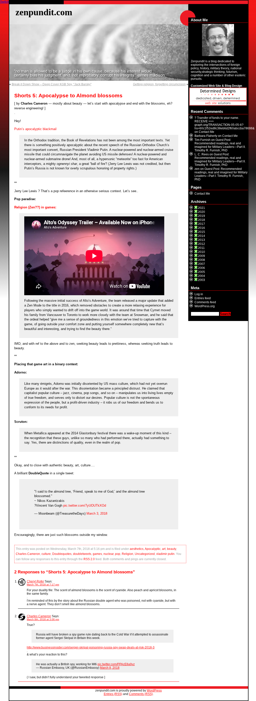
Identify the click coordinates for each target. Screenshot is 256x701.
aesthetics (137, 549)
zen (197, 169)
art (164, 549)
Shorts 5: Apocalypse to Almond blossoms (68, 96)
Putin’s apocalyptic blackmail (35, 129)
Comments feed (205, 302)
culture (46, 554)
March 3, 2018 (96, 513)
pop (117, 554)
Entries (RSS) (113, 694)
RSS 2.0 (89, 559)
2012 (201, 244)
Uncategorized (145, 554)
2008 (201, 260)
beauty (171, 549)
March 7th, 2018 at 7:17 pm (43, 584)
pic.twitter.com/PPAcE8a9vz (116, 664)
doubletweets (82, 554)
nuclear (109, 554)
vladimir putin (165, 554)
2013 (201, 240)
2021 (201, 208)
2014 (201, 236)
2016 (201, 228)
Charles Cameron (28, 554)
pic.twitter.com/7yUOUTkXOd (84, 505)
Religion (127, 554)
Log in (198, 294)
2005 (201, 272)
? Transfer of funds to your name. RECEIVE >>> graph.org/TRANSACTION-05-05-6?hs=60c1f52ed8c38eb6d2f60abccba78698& (224, 123)
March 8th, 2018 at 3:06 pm (43, 619)
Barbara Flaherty (205, 136)
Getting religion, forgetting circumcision (159, 84)
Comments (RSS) (141, 694)
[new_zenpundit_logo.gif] (218, 104)
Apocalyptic (152, 549)
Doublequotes (62, 554)
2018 (201, 220)
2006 (201, 268)
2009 (201, 256)
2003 (201, 280)
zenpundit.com (44, 12)
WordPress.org (204, 306)
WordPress (154, 690)
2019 (201, 216)
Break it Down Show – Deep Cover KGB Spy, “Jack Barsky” (52, 84)
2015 (201, 232)
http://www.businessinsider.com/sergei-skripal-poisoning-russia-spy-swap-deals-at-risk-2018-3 (90, 647)
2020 (201, 212)
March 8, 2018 (110, 667)
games (97, 554)
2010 (201, 252)
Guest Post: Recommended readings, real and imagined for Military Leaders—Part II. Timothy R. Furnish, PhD (220, 145)
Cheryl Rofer (35, 581)
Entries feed (202, 298)
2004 (201, 276)
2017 (201, 224)
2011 (201, 248)
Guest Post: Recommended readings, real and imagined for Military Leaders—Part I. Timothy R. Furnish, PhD (221, 174)
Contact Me (206, 132)
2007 (201, 264)
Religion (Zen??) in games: (35, 207)
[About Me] (218, 40)
